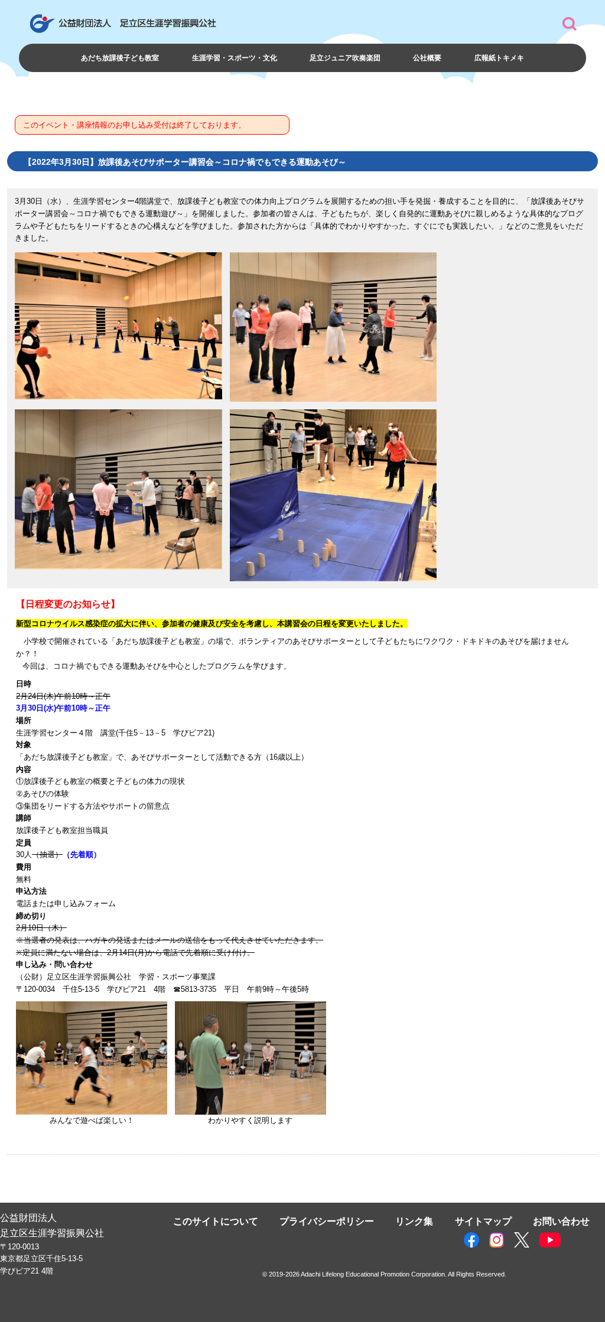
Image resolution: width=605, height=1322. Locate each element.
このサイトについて (215, 1221)
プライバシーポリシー (326, 1221)
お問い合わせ (561, 1221)
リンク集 (414, 1221)
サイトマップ (483, 1221)
